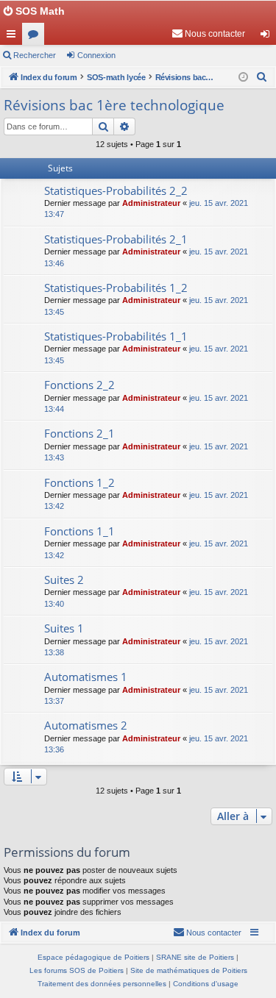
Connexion (96, 55)
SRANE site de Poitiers (195, 957)
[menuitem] (208, 34)
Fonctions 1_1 (79, 531)
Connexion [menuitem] (268, 37)
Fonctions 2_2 (79, 384)
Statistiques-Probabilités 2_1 (116, 239)
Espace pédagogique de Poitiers (93, 957)
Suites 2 (64, 579)
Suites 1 (64, 628)
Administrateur (151, 203)
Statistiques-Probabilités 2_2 (116, 190)
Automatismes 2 (85, 725)
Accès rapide (14, 37)
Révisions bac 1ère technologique (114, 105)
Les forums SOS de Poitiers (76, 970)
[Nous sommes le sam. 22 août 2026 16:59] (243, 77)
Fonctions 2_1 (79, 433)
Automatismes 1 (85, 676)
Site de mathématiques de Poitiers (188, 970)
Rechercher (34, 55)
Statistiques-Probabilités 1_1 (116, 336)
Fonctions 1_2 (79, 482)
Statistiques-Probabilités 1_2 (116, 287)
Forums (36, 37)
